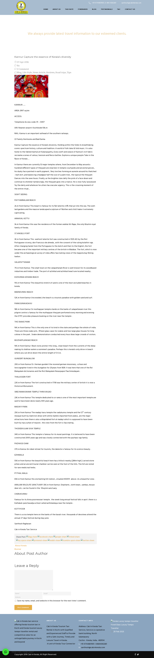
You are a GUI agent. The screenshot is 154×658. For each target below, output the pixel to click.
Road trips (60, 72)
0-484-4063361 (110, 3)
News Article (39, 72)
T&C (118, 9)
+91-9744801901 (98, 3)
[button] (5, 651)
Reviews (50, 72)
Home (46, 9)
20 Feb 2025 (118, 631)
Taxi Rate (69, 9)
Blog (94, 9)
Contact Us (130, 9)
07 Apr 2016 (23, 62)
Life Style (27, 72)
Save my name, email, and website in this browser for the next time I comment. (51, 600)
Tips (69, 72)
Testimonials (107, 9)
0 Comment (23, 69)
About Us (57, 9)
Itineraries (83, 9)
